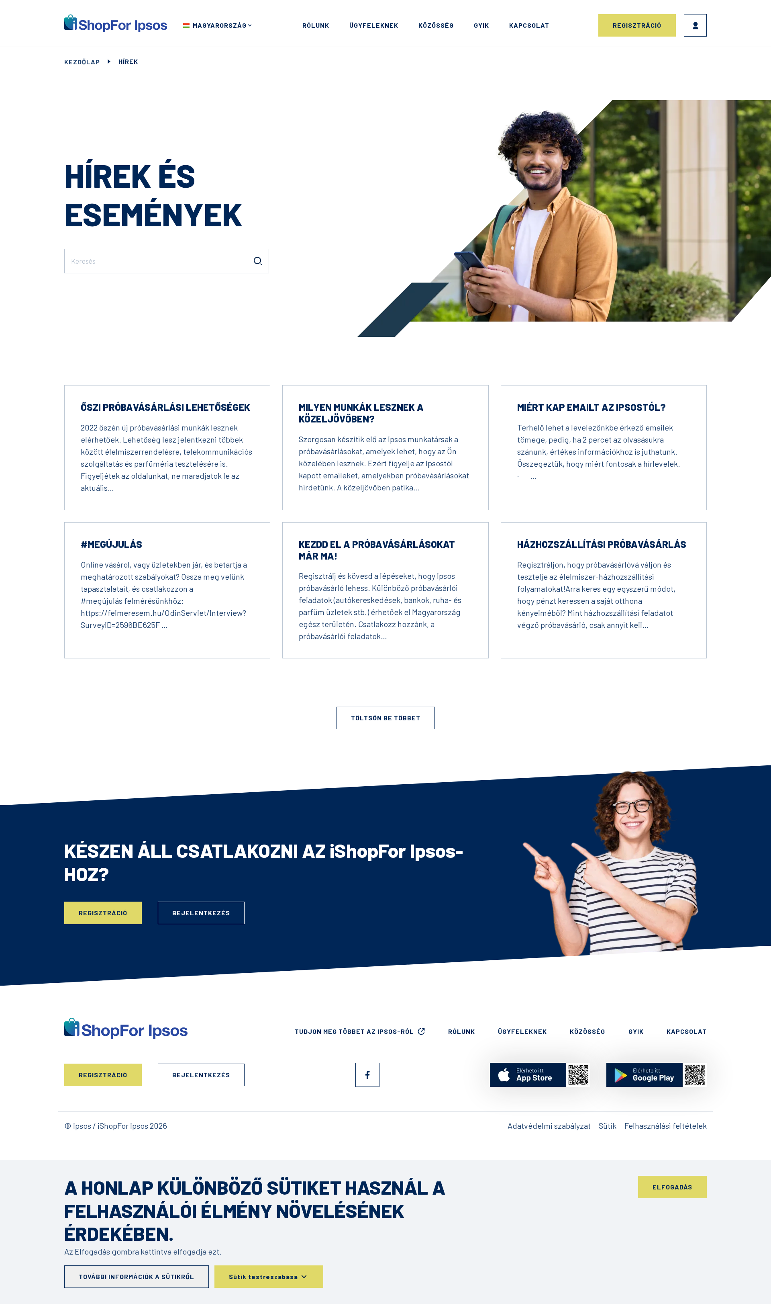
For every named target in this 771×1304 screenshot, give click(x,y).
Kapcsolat (529, 25)
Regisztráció (637, 25)
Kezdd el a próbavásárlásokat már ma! (377, 550)
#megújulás (111, 544)
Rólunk (315, 25)
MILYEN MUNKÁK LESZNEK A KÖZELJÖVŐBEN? (361, 412)
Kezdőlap (82, 62)
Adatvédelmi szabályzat (549, 1125)
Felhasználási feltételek (665, 1125)
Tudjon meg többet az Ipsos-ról (354, 1031)
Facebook (367, 1075)
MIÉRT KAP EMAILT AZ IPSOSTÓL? (591, 407)
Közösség (436, 25)
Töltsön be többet (385, 718)
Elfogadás (672, 1187)
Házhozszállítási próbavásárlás (601, 544)
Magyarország (220, 25)
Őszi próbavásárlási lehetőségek (165, 407)
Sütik (607, 1125)
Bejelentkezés (695, 25)
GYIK (481, 25)
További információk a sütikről (136, 1276)
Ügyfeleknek (373, 25)
